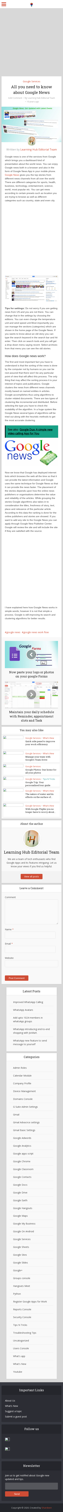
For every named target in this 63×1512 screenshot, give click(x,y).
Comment (10, 897)
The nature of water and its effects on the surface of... (39, 796)
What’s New (11, 1405)
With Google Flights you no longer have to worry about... (40, 810)
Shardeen (46, 1507)
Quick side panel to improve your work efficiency (40, 743)
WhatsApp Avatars (23, 1009)
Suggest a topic (13, 1411)
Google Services (31, 81)
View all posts (31, 876)
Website (9, 957)
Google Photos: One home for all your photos (40, 771)
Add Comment (15, 98)
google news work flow (36, 632)
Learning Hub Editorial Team (41, 98)
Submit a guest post (16, 1416)
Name (9, 929)
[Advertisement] (31, 41)
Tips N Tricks (49, 779)
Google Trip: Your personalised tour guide (37, 784)
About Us (10, 1400)
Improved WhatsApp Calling (28, 1002)
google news (13, 632)
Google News (12, 175)
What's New (48, 738)
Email (9, 943)
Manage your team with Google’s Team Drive (37, 758)
